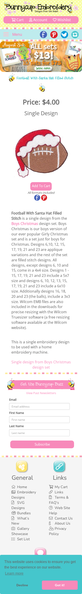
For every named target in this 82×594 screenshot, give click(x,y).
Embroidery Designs (23, 495)
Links (59, 492)
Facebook (37, 198)
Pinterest (44, 198)
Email (12, 400)
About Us (62, 523)
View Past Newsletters (41, 393)
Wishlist (63, 19)
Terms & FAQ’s (59, 500)
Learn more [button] (14, 573)
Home (22, 486)
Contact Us (64, 518)
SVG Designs (18, 505)
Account (39, 19)
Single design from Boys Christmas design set (41, 364)
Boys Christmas (24, 223)
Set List (23, 539)
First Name (16, 413)
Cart (19, 19)
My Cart (61, 486)
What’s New (20, 521)
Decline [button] (22, 585)
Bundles (24, 513)
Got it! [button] (60, 585)
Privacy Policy (57, 531)
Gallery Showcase (20, 531)
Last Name (16, 426)
